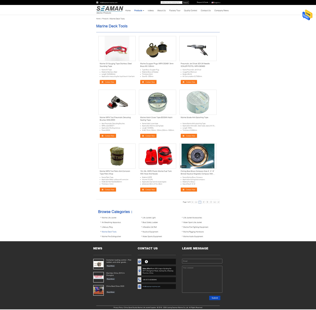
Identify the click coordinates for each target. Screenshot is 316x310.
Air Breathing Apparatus (111, 222)
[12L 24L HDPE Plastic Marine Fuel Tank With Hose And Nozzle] (157, 156)
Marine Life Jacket (109, 218)
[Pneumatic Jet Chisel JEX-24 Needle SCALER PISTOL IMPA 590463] (198, 48)
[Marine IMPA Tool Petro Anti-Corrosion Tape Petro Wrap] (117, 156)
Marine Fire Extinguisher (111, 236)
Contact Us (206, 10)
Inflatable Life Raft (150, 227)
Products (138, 10)
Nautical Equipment (150, 232)
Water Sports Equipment (152, 236)
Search (185, 2)
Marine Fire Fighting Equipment (195, 227)
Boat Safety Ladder (150, 222)
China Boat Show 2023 (115, 286)
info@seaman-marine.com (109, 2)
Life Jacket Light (149, 218)
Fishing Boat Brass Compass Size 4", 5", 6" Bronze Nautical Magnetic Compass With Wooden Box (197, 173)
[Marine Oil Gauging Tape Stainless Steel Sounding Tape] (117, 48)
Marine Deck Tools (109, 232)
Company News (221, 10)
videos (151, 10)
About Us (161, 10)
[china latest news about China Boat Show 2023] (98, 290)
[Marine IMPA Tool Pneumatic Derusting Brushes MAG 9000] (117, 102)
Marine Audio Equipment (193, 236)
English (216, 2)
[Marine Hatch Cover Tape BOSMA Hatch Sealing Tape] (157, 102)
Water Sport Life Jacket (192, 222)
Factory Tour (174, 10)
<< (196, 202)
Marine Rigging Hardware (193, 232)
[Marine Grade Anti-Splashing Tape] (198, 102)
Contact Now (109, 82)
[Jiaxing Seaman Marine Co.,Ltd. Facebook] (146, 261)
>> (215, 202)
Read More (110, 266)
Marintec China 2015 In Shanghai (115, 274)
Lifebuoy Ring (107, 227)
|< (192, 202)
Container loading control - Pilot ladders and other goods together (118, 261)
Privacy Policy (118, 307)
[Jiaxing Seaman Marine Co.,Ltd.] (110, 10)
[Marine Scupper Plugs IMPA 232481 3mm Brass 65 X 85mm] (157, 48)
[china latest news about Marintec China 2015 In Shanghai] (98, 277)
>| (218, 202)
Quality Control (190, 10)
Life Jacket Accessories (192, 218)
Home (128, 10)
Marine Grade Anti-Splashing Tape (194, 117)
